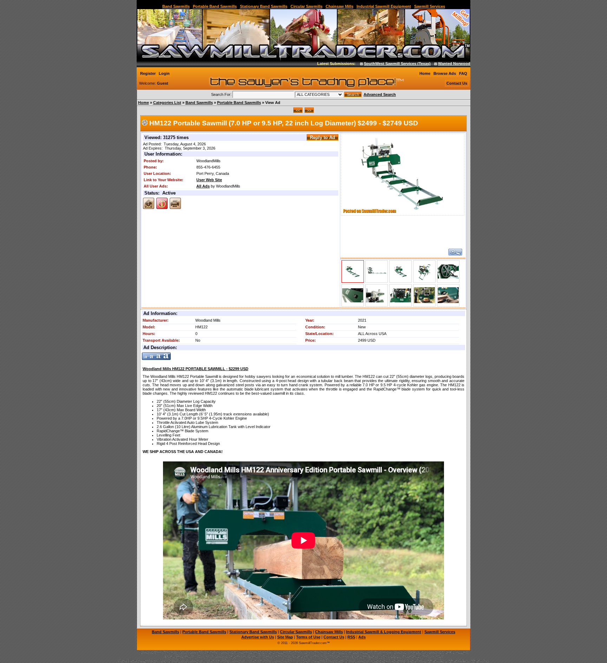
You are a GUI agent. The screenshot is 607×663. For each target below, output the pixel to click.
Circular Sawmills (306, 6)
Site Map (285, 637)
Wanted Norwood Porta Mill (449, 63)
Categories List (167, 102)
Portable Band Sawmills (215, 6)
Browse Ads (444, 73)
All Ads (203, 186)
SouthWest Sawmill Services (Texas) (383, 63)
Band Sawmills (176, 6)
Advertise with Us (257, 637)
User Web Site (209, 180)
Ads (362, 637)
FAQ (463, 73)
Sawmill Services (429, 6)
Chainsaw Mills (339, 6)
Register (148, 73)
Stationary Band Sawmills (263, 6)
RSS (351, 637)
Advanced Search (380, 94)
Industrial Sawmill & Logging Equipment (383, 632)
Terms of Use (308, 637)
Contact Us (456, 83)
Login (164, 73)
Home (424, 73)
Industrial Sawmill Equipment (384, 6)
